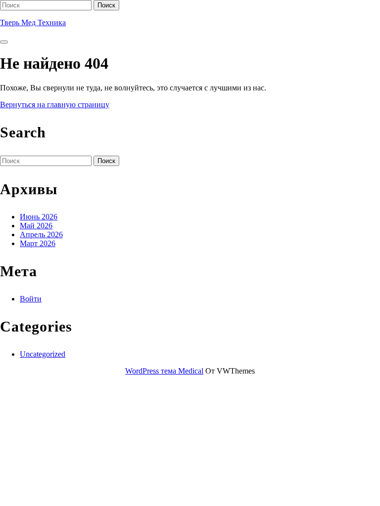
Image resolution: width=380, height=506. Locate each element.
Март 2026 (37, 243)
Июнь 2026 (38, 216)
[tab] (4, 42)
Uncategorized (42, 354)
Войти (31, 299)
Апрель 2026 (41, 234)
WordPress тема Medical (164, 371)
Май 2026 (36, 225)
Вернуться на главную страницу (54, 104)
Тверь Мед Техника (33, 22)
